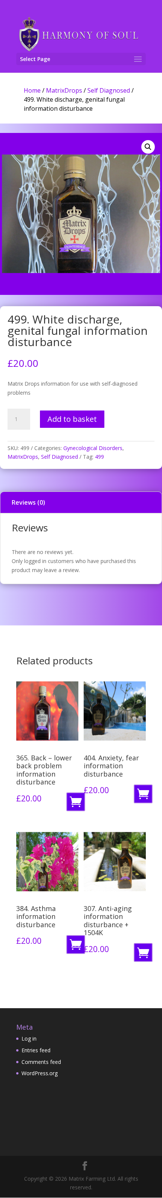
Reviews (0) (28, 502)
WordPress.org (39, 1073)
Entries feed (35, 1050)
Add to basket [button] (77, 804)
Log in (29, 1038)
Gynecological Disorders (92, 448)
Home (32, 90)
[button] (148, 147)
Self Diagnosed (108, 90)
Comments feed (41, 1061)
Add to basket (72, 419)
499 (99, 456)
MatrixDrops (64, 90)
